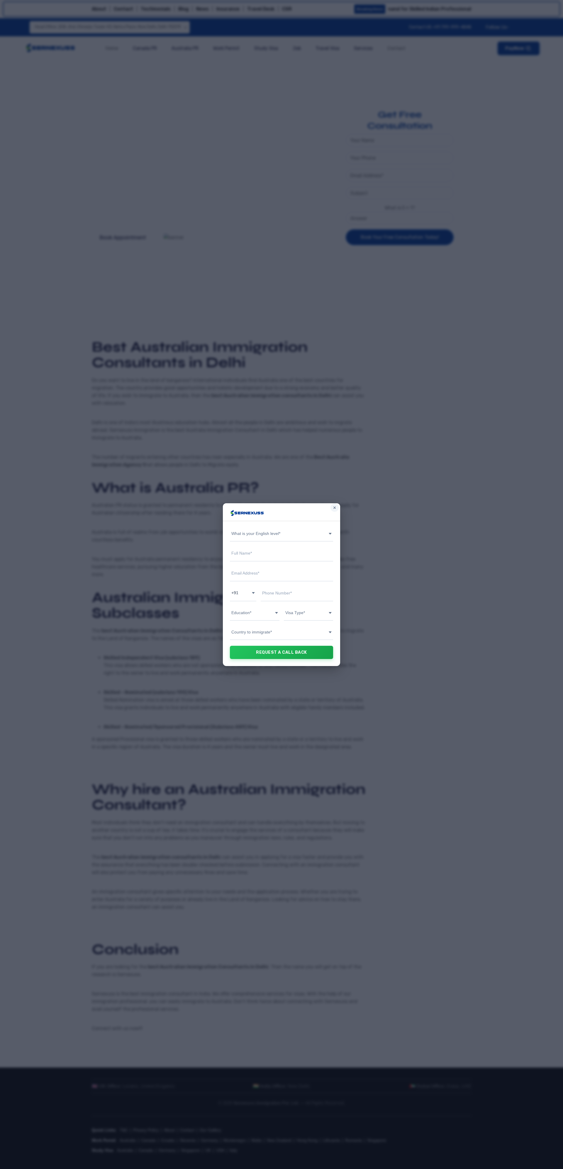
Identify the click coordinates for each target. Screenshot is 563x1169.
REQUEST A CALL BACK (281, 652)
